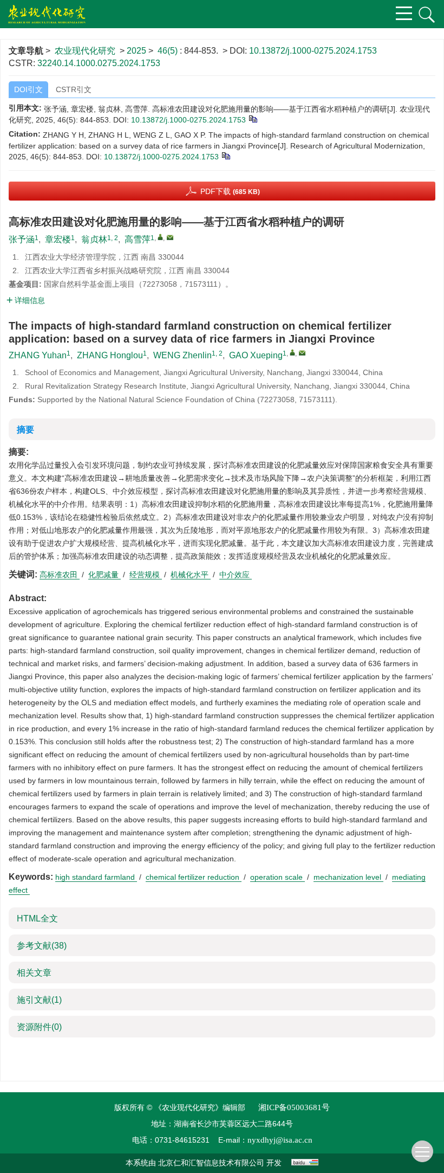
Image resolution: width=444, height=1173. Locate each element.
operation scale (277, 877)
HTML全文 (37, 918)
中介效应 (235, 574)
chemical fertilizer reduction (193, 877)
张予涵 (22, 239)
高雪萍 (138, 239)
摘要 (25, 429)
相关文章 (34, 972)
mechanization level (348, 877)
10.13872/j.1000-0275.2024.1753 (313, 50)
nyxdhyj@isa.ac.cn (279, 1140)
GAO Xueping (256, 355)
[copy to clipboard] (225, 155)
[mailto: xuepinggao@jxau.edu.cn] (302, 353)
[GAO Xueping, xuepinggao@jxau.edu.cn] (292, 352)
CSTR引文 (74, 89)
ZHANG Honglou (110, 355)
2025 (136, 50)
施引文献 (39, 999)
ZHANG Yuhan (38, 355)
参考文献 (42, 945)
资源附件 (39, 1027)
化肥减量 (104, 574)
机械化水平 (191, 574)
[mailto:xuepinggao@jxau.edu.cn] (170, 237)
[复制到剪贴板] (252, 118)
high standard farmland (96, 877)
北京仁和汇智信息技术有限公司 (211, 1163)
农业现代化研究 (85, 50)
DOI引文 (28, 89)
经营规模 (145, 574)
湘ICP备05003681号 (294, 1107)
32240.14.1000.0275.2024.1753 (98, 63)
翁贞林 (94, 239)
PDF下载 (230, 191)
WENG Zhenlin (182, 355)
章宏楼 (58, 239)
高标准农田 (60, 574)
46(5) (169, 50)
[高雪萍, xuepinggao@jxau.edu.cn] (160, 237)
